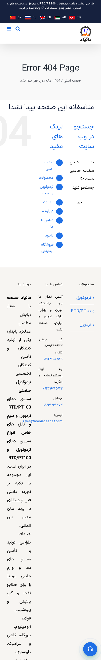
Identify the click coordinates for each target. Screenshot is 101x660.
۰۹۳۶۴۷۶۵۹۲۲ (52, 388)
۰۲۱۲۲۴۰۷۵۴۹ (53, 359)
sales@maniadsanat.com (42, 421)
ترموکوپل (83, 298)
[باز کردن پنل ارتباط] (90, 649)
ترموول (85, 324)
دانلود (49, 235)
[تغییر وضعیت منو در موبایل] (9, 28)
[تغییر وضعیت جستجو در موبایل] (18, 28)
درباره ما (47, 211)
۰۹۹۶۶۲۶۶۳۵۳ (52, 405)
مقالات (48, 202)
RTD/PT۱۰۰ (81, 311)
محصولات (46, 178)
